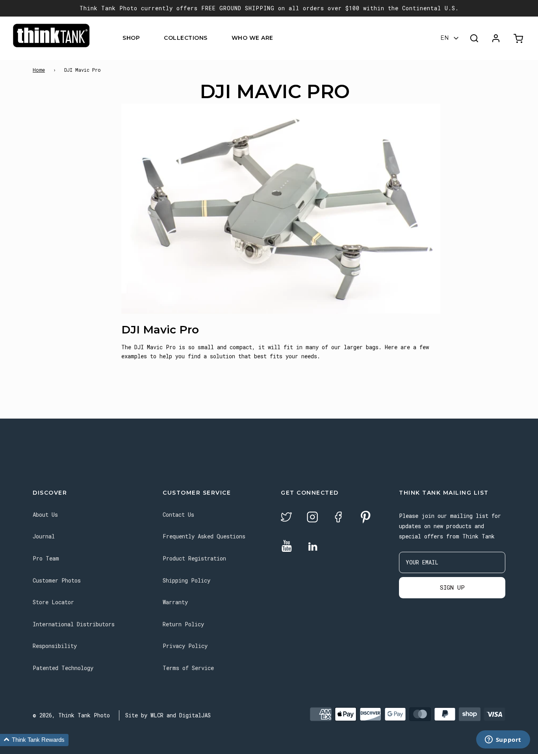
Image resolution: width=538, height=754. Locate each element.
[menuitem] (145, 38)
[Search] (474, 38)
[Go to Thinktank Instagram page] (312, 518)
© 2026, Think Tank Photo (71, 715)
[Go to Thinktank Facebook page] (338, 518)
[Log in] (495, 38)
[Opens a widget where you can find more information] (503, 740)
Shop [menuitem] (131, 38)
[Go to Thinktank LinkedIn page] (313, 547)
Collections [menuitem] (186, 38)
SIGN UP (452, 587)
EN (444, 38)
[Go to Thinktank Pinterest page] (365, 518)
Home (39, 70)
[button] (34, 740)
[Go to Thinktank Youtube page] (287, 546)
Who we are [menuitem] (252, 38)
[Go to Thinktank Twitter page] (286, 518)
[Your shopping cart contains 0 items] (519, 38)
